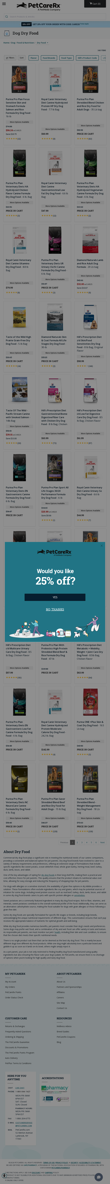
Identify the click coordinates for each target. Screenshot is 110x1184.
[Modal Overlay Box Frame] (55, 592)
